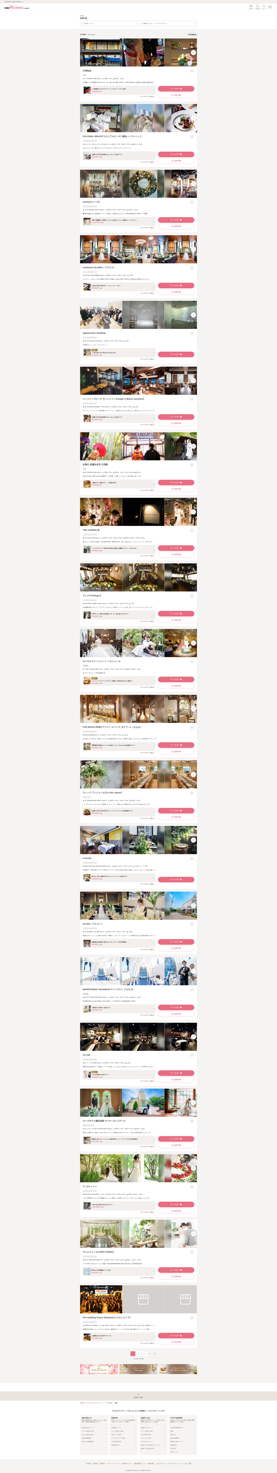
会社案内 (88, 1463)
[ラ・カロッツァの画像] (138, 1168)
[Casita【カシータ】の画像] (138, 184)
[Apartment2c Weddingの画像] (138, 315)
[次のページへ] (149, 1353)
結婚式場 (109, 1403)
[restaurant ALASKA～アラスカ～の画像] (138, 249)
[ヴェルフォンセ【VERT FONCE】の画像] (138, 1234)
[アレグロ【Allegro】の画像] (138, 577)
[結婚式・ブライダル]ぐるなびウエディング (92, 1403)
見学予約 (177, 95)
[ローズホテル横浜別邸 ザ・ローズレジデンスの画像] (138, 1103)
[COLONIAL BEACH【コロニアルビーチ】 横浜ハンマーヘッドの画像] (138, 118)
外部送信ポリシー (127, 1463)
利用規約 (95, 1463)
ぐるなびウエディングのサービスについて (168, 1463)
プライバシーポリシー (113, 1463)
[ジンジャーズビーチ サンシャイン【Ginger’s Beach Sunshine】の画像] (138, 381)
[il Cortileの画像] (138, 840)
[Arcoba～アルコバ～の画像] (138, 906)
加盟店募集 (150, 1463)
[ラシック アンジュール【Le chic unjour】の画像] (138, 774)
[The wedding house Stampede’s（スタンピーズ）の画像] (138, 1299)
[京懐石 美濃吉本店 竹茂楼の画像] (138, 446)
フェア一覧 (177, 89)
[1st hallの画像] (138, 1037)
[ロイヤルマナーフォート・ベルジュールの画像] (138, 643)
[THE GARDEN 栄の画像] (138, 512)
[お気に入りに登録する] (192, 71)
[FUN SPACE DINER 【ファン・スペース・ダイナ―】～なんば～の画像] (138, 709)
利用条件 (102, 1463)
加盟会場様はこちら (140, 1463)
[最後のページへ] (154, 1353)
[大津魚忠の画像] (138, 52)
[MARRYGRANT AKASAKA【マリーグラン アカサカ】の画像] (138, 971)
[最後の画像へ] (193, 52)
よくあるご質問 (186, 1463)
